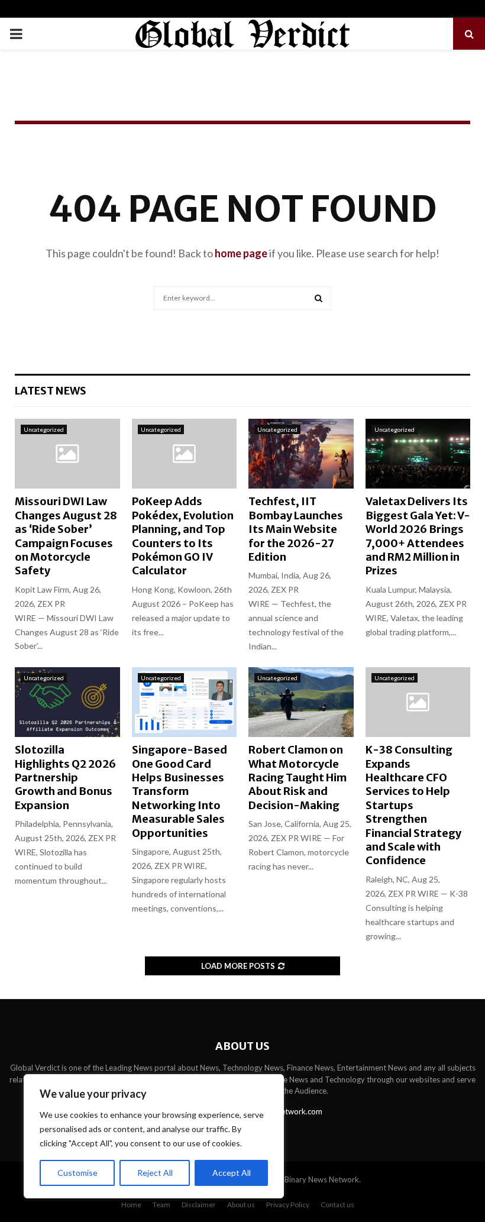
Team (161, 1204)
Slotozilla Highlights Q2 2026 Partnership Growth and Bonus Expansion (65, 777)
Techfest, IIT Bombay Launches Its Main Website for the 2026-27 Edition (295, 529)
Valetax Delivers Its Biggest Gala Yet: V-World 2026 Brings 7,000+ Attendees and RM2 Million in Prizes (418, 535)
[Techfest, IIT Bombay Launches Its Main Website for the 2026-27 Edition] (301, 454)
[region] (154, 1136)
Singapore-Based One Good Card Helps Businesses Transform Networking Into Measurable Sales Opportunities (179, 791)
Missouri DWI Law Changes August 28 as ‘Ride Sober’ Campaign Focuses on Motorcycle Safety (66, 535)
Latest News (50, 390)
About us (241, 1204)
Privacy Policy (287, 1204)
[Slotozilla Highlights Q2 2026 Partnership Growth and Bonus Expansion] (67, 702)
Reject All (155, 1173)
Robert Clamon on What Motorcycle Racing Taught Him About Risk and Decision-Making (297, 777)
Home (131, 1204)
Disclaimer (199, 1204)
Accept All (231, 1173)
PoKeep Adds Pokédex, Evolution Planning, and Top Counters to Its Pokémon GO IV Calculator (183, 535)
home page (241, 253)
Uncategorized (44, 429)
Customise (77, 1173)
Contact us (337, 1204)
